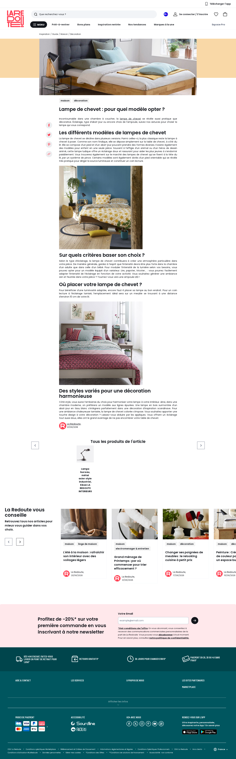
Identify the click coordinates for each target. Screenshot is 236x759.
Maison (64, 34)
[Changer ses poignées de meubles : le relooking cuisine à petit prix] (186, 524)
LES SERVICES (77, 680)
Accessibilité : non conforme (161, 752)
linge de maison (87, 544)
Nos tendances (137, 24)
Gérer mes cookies (73, 752)
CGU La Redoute (181, 749)
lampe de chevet (130, 118)
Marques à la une (164, 24)
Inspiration (44, 34)
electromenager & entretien (132, 548)
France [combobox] (221, 749)
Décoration (75, 34)
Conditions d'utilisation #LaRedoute (23, 752)
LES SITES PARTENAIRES (193, 680)
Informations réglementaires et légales (116, 749)
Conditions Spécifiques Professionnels (154, 749)
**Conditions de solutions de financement (127, 752)
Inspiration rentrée (109, 24)
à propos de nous (135, 680)
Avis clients (197, 749)
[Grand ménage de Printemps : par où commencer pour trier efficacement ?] (135, 524)
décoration (80, 100)
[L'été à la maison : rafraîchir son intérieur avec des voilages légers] (84, 524)
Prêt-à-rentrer (61, 24)
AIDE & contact (23, 680)
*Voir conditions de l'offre (133, 628)
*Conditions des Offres (95, 752)
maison (65, 100)
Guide (55, 34)
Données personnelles (51, 752)
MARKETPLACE (189, 687)
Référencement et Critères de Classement (78, 749)
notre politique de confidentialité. (169, 637)
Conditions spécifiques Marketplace (41, 749)
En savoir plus (212, 725)
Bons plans (83, 24)
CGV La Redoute (14, 749)
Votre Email (125, 614)
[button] (225, 14)
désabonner (165, 634)
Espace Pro (218, 24)
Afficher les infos (118, 701)
